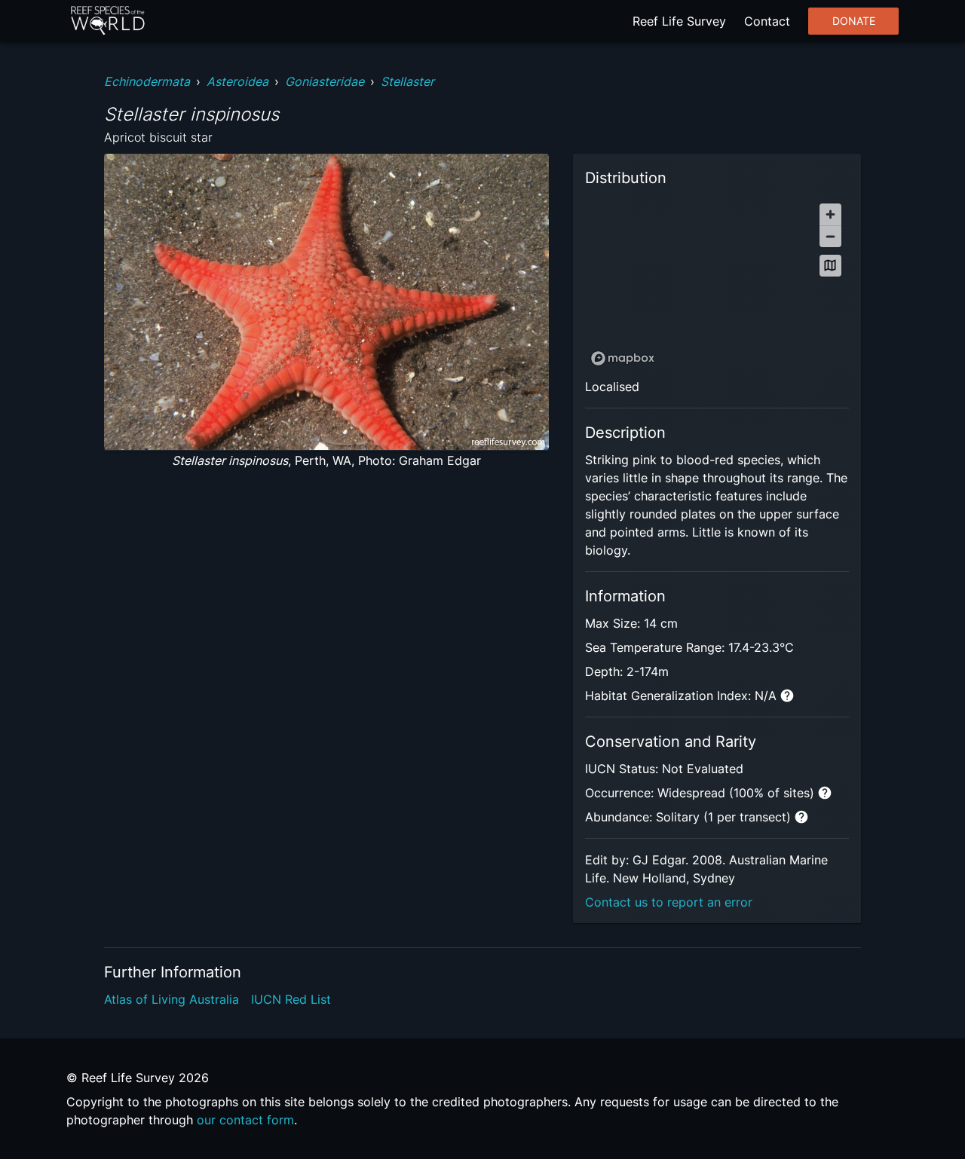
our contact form (245, 1119)
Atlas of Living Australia (171, 999)
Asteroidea (237, 81)
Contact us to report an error (668, 902)
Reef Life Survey (679, 21)
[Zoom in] (830, 214)
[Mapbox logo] (623, 358)
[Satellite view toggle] (830, 266)
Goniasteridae (324, 81)
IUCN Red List (291, 999)
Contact (767, 21)
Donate (853, 21)
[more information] (787, 696)
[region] (717, 284)
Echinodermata (147, 81)
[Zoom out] (830, 236)
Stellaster (407, 81)
